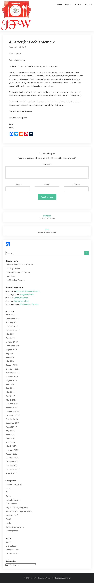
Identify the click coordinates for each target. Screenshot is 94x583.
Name (18, 184)
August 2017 (11, 473)
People (9, 519)
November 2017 (12, 461)
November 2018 (12, 415)
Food (67, 4)
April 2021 (10, 338)
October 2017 (12, 465)
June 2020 (10, 357)
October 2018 (12, 419)
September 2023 (12, 319)
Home (59, 4)
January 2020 (11, 365)
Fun (7, 492)
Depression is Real (21, 301)
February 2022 (12, 322)
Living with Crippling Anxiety (28, 291)
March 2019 (11, 400)
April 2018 (10, 442)
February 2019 (12, 403)
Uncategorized (12, 531)
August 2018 (11, 427)
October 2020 (12, 342)
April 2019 (10, 396)
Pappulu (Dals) (12, 515)
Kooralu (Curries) (13, 500)
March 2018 (11, 446)
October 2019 (12, 376)
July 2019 (10, 384)
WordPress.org (12, 553)
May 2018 (10, 438)
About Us (88, 4)
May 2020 (10, 361)
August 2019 (11, 380)
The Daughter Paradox (29, 304)
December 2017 (12, 458)
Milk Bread (10, 276)
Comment (47, 164)
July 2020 (10, 353)
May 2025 (10, 315)
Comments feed (12, 549)
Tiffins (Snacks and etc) (15, 527)
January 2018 (11, 454)
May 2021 (10, 334)
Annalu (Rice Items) (14, 484)
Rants (8, 523)
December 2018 (12, 411)
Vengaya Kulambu (27, 294)
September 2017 (12, 469)
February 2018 (12, 450)
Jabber (77, 4)
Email (47, 184)
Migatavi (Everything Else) (17, 507)
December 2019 (12, 369)
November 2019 (12, 373)
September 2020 (12, 346)
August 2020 (11, 349)
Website (76, 184)
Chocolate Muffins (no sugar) (18, 272)
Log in (8, 542)
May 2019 (10, 392)
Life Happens (11, 504)
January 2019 (11, 407)
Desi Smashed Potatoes (15, 280)
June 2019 (10, 388)
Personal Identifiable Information (19, 264)
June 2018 (10, 434)
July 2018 (10, 431)
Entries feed (11, 546)
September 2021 (12, 330)
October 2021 (12, 326)
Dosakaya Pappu (13, 268)
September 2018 (12, 423)
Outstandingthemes (63, 578)
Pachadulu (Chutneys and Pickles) (19, 511)
